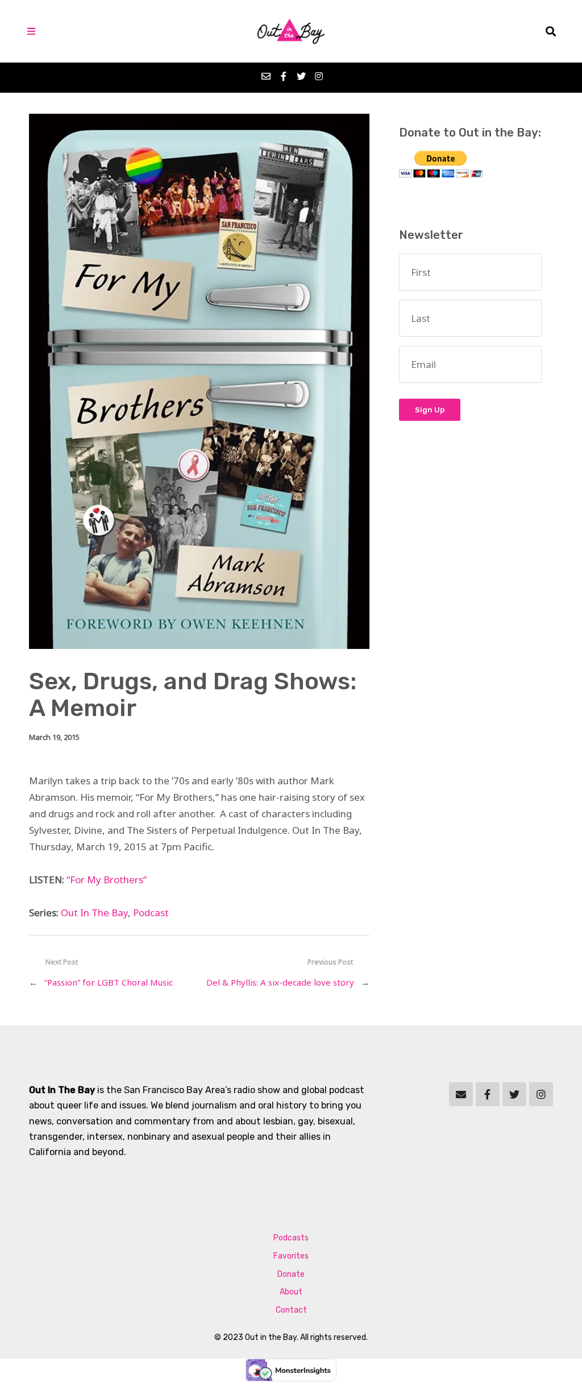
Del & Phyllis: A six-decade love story (280, 982)
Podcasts (291, 1238)
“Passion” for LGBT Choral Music (108, 982)
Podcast (151, 912)
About (291, 1292)
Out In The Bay (94, 912)
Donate (291, 1274)
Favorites (291, 1256)
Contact (291, 1310)
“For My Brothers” (106, 879)
